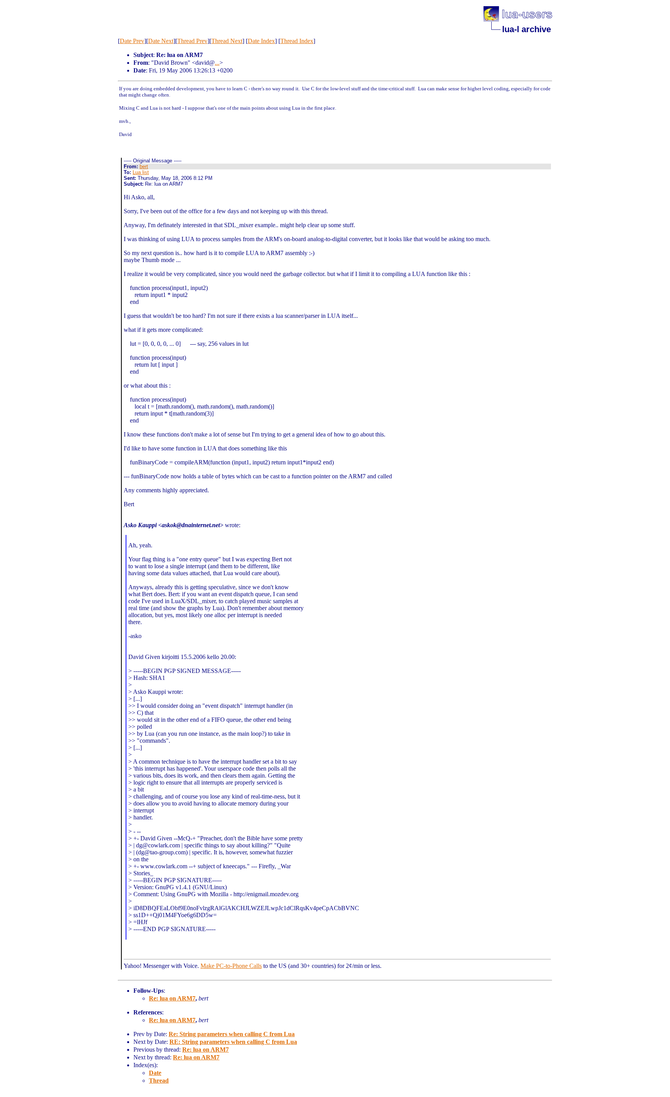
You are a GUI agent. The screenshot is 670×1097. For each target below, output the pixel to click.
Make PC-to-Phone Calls (231, 965)
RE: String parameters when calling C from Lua (233, 1041)
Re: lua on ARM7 (172, 998)
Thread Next (226, 41)
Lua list (141, 172)
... (217, 62)
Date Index (261, 41)
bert (144, 166)
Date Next (160, 41)
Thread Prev (192, 41)
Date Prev (132, 41)
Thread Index (296, 41)
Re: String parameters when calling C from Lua (232, 1034)
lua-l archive (526, 29)
